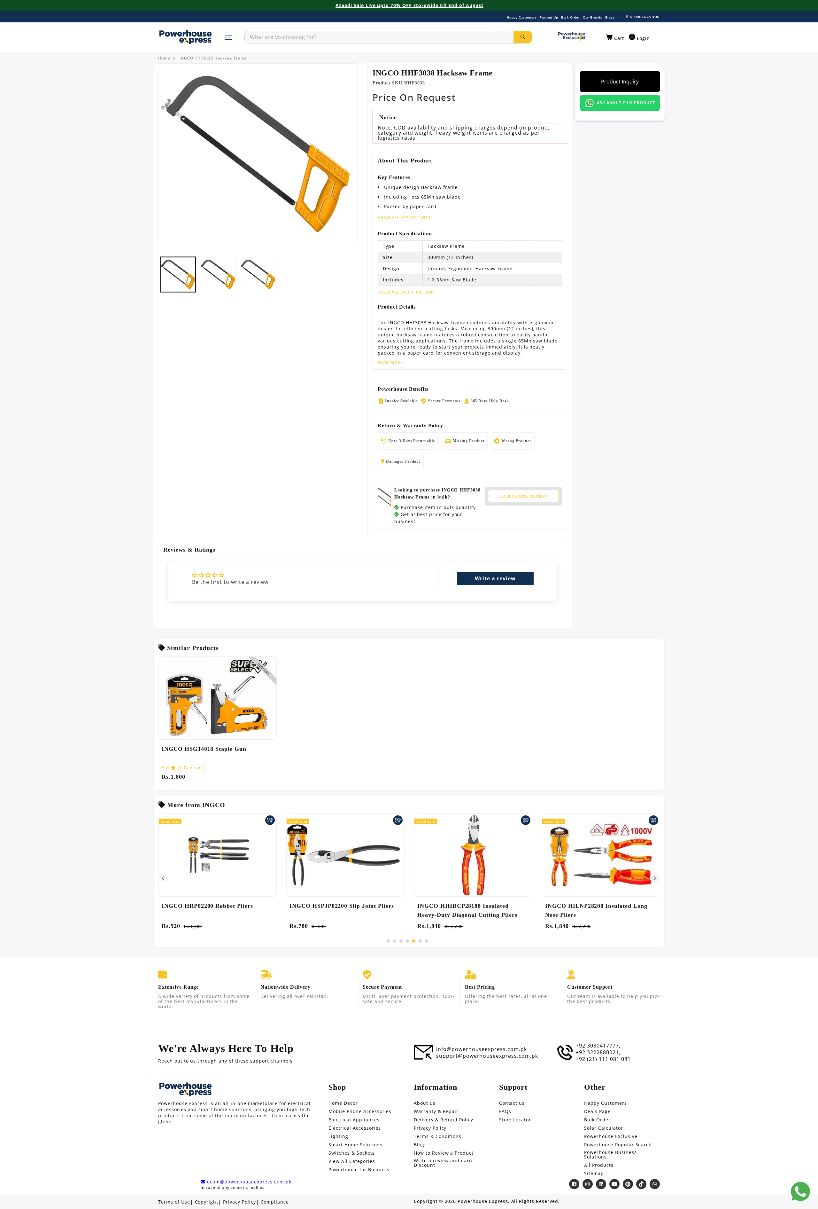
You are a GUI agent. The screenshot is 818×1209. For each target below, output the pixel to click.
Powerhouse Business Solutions (610, 1154)
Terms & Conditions (437, 1136)
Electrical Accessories (354, 1128)
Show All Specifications (406, 292)
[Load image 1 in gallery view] (178, 274)
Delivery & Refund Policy (443, 1120)
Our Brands (592, 17)
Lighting (338, 1136)
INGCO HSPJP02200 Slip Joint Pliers (341, 906)
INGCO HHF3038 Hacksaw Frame (213, 58)
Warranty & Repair (436, 1111)
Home (164, 58)
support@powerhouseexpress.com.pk (487, 1055)
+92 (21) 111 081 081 (603, 1059)
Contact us (512, 1103)
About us (425, 1103)
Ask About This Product (626, 103)
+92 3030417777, (598, 1045)
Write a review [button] (495, 578)
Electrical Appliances (353, 1120)
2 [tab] (394, 941)
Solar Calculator (603, 1128)
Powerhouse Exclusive (610, 1136)
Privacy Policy (430, 1128)
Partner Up (549, 17)
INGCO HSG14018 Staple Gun (204, 749)
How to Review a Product (444, 1153)
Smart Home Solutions (355, 1144)
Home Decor (343, 1103)
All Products (599, 1165)
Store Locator (515, 1120)
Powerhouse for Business (359, 1169)
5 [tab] (413, 941)
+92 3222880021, (598, 1052)
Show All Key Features (404, 217)
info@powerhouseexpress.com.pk (481, 1049)
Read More (390, 363)
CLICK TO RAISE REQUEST (523, 496)
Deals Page (597, 1111)
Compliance (275, 1202)
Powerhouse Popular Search (618, 1144)
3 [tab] (401, 941)
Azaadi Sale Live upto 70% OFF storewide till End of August (409, 5)
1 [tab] (388, 941)
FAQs (505, 1111)
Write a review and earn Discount (443, 1162)
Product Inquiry (620, 81)
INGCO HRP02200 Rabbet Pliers (207, 906)
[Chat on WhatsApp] (800, 1191)
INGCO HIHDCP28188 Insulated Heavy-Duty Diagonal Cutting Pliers (467, 910)
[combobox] (379, 37)
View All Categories (351, 1161)
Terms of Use (174, 1202)
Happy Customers (522, 17)
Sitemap (594, 1173)
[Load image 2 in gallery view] (218, 274)
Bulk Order (570, 17)
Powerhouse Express (483, 1201)
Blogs (610, 17)
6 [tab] (420, 941)
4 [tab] (407, 941)
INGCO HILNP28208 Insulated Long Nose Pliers (596, 910)
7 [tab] (426, 941)
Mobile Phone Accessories (359, 1111)
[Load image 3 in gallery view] (258, 274)
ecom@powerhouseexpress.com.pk (248, 1182)
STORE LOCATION (645, 16)
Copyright (207, 1202)
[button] (615, 37)
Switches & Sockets (351, 1153)
